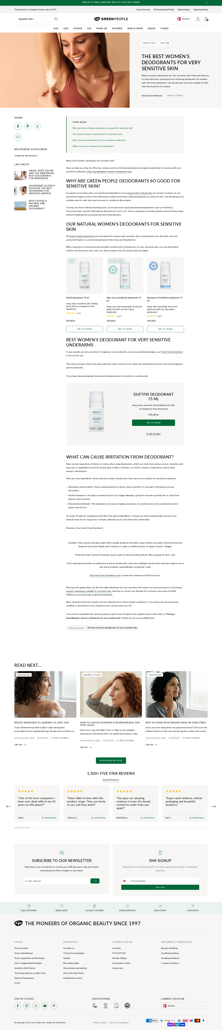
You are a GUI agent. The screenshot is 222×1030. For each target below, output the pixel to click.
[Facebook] (17, 1006)
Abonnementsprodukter (75, 968)
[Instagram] (26, 1006)
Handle (66, 958)
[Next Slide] (213, 806)
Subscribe (160, 887)
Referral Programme (24, 978)
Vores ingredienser (23, 953)
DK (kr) (185, 19)
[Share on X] (37, 127)
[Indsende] (95, 881)
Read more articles (111, 760)
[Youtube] (45, 1006)
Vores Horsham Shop (73, 973)
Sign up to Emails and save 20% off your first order (111, 2)
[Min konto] (198, 19)
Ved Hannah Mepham (152, 95)
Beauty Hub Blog (169, 948)
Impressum (117, 968)
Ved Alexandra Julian (24, 738)
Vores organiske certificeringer (29, 958)
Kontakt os (68, 948)
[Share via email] (18, 137)
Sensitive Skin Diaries (24, 968)
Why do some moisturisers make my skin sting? (176, 722)
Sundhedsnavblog (170, 953)
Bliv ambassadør (71, 963)
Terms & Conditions (119, 1022)
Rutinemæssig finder (164, 9)
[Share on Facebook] (18, 127)
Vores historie (143, 9)
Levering (116, 948)
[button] (207, 3)
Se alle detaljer (153, 433)
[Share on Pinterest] (27, 127)
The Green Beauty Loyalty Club (29, 973)
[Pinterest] (54, 1006)
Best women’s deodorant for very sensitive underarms (99, 140)
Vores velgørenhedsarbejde (28, 963)
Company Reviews (170, 963)
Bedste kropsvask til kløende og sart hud (41, 722)
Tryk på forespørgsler (74, 953)
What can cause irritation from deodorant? (93, 146)
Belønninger (184, 9)
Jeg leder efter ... (26, 18)
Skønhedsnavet (76, 628)
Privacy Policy (100, 1022)
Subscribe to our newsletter (62, 860)
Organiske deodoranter (25, 155)
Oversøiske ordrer (121, 963)
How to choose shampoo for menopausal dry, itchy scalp (110, 724)
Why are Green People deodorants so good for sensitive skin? (103, 128)
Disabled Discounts (72, 978)
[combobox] (126, 881)
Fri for (17, 983)
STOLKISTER (119, 953)
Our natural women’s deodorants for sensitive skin (97, 134)
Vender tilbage (119, 958)
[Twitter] (35, 1006)
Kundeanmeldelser (170, 958)
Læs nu (18, 745)
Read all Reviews (111, 779)
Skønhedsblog (201, 9)
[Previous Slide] (8, 806)
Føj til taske (84, 329)
